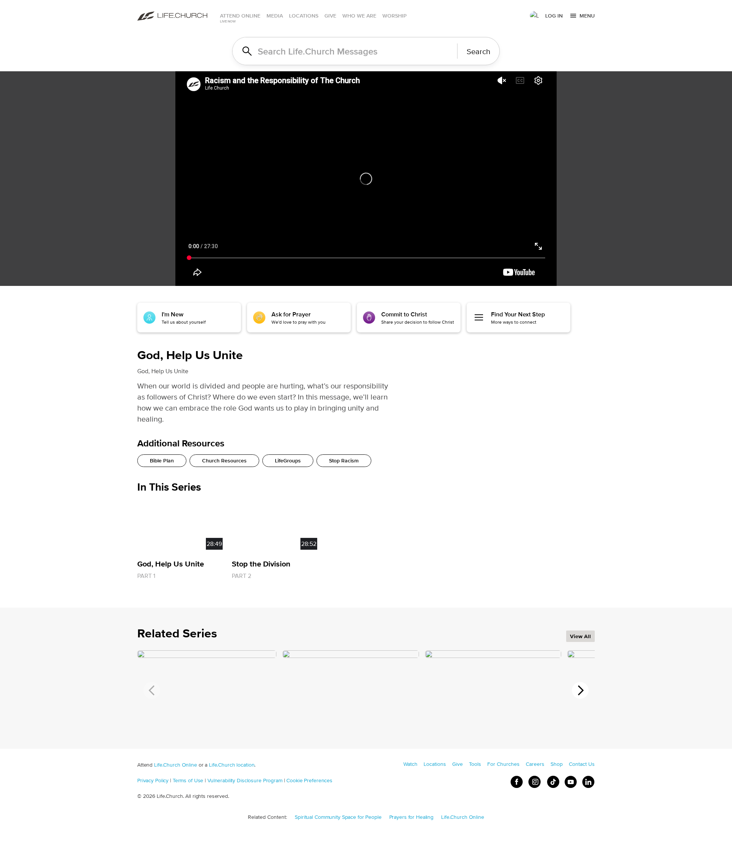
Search (478, 51)
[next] (580, 690)
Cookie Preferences (309, 780)
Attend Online (240, 15)
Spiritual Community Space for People (338, 817)
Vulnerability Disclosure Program (245, 780)
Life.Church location (231, 765)
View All (580, 636)
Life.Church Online (175, 765)
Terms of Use (188, 780)
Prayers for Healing (411, 817)
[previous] (151, 690)
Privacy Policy (153, 780)
